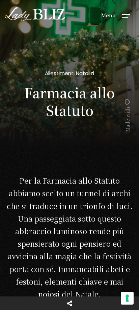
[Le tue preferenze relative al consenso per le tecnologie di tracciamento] (127, 298)
